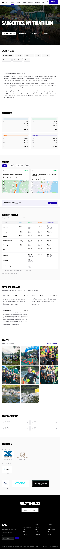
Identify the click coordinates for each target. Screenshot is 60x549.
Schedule (18, 55)
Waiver (49, 527)
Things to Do (6, 59)
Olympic (11, 165)
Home (6, 2)
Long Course (19, 165)
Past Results (45, 33)
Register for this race (9, 33)
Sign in (47, 2)
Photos (27, 59)
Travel (38, 55)
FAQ (43, 2)
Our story (37, 527)
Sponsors (30, 2)
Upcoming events (27, 527)
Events (12, 2)
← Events (4, 15)
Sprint (4, 165)
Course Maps (28, 55)
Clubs (24, 2)
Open (27, 165)
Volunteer (37, 2)
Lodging (46, 55)
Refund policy (51, 529)
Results (18, 2)
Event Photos (34, 33)
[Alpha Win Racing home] (3, 2)
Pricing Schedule (7, 55)
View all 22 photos (52, 343)
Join (17, 538)
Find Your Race (52, 2)
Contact (37, 531)
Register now (52, 203)
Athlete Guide (22, 33)
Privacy (50, 531)
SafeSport (50, 534)
